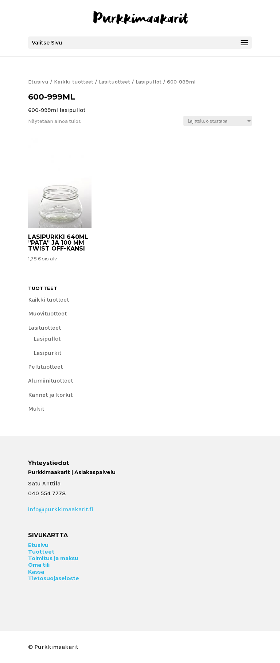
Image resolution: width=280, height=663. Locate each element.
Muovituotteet (47, 313)
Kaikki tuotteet (73, 82)
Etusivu (38, 82)
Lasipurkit (47, 352)
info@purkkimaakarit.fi (60, 509)
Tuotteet (41, 551)
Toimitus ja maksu (53, 558)
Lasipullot (149, 82)
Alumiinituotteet (50, 380)
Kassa (36, 572)
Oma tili (39, 565)
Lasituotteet (114, 82)
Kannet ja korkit (50, 394)
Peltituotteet (45, 366)
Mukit (36, 408)
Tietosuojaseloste (53, 578)
